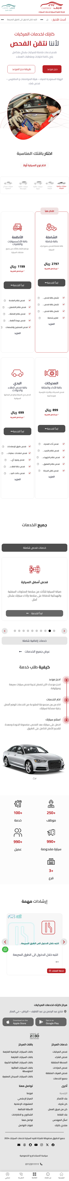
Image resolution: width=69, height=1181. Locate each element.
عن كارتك (48, 1177)
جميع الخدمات (60, 1078)
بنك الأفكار (62, 1098)
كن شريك (62, 1104)
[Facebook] (51, 1146)
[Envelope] (17, 1146)
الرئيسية (61, 1177)
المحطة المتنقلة (59, 1062)
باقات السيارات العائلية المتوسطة (22, 1069)
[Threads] (23, 1146)
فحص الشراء (61, 1057)
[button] (39, 298)
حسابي (7, 1177)
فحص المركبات (60, 1052)
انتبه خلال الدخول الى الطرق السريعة (25, 19)
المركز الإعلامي (25, 1098)
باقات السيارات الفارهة (22, 1057)
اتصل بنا (21, 1177)
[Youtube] (34, 1146)
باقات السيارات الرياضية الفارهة (18, 1052)
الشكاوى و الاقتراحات (22, 1114)
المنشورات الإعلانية (23, 1104)
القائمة (34, 1177)
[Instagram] (40, 1146)
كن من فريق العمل (57, 1109)
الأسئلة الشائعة (25, 1109)
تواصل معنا (27, 1120)
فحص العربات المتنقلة (56, 1073)
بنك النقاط (62, 1114)
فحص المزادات (60, 1068)
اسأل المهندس (60, 1120)
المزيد (51, 324)
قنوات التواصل (25, 1125)
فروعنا (30, 1093)
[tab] (61, 185)
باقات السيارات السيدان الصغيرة (18, 1076)
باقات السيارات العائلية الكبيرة (19, 1062)
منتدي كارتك (61, 1125)
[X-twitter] (46, 1146)
